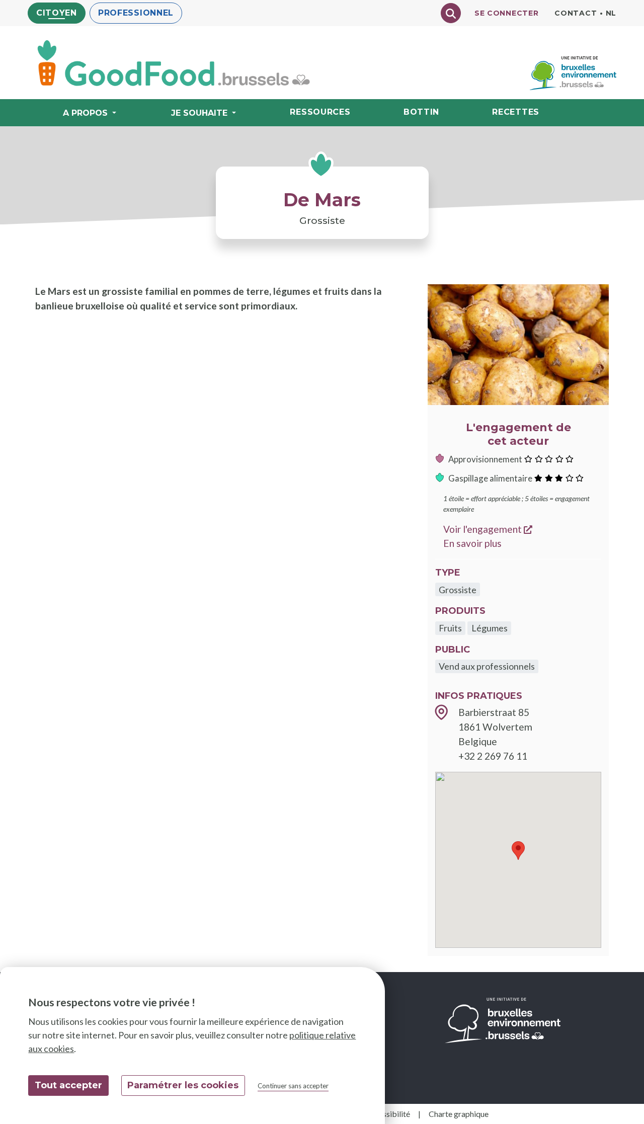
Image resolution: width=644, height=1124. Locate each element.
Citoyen (56, 13)
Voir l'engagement (487, 529)
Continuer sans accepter (293, 1086)
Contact (575, 13)
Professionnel (136, 13)
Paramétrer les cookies (182, 1085)
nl (611, 13)
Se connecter (506, 13)
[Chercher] (451, 13)
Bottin (421, 112)
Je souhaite (199, 113)
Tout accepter (68, 1085)
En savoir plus (472, 543)
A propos (85, 113)
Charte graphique (459, 1113)
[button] (518, 850)
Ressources (320, 112)
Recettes (515, 112)
